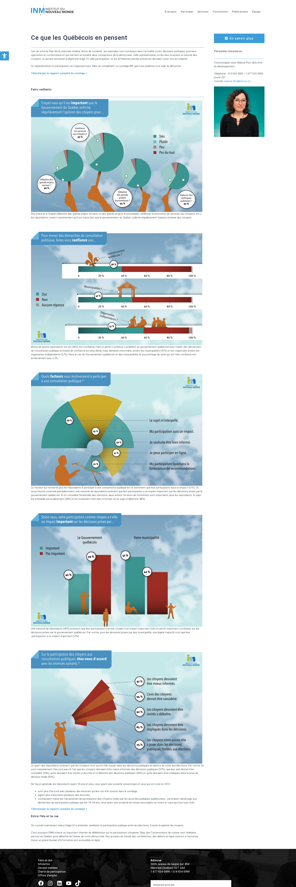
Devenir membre (48, 868)
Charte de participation (52, 871)
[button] (4, 55)
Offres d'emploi (47, 875)
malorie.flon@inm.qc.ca (237, 81)
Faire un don (45, 860)
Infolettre (44, 864)
